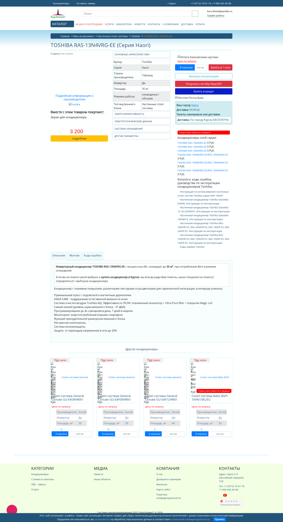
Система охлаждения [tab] (128, 128)
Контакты (154, 24)
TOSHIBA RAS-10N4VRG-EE (192, 142)
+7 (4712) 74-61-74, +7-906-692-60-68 (210, 3)
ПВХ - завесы (38, 484)
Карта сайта (163, 489)
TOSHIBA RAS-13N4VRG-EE (192, 146)
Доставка (187, 24)
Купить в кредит (204, 91)
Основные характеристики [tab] (131, 54)
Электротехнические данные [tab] (133, 121)
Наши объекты (102, 479)
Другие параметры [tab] (126, 136)
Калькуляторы (60, 3)
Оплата (200, 24)
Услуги (109, 24)
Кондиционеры (40, 474)
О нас (159, 474)
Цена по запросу (187, 61)
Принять (220, 519)
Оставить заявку (85, 3)
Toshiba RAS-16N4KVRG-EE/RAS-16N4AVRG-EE (203, 170)
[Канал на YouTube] (225, 495)
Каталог (60, 24)
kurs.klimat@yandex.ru (219, 11)
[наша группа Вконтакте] (221, 495)
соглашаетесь (102, 519)
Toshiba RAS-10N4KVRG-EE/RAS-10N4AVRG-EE (203, 154)
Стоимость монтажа (42, 479)
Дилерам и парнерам (168, 479)
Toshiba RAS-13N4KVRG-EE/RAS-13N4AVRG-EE (203, 162)
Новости (139, 24)
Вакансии (161, 484)
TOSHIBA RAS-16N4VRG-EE (192, 150)
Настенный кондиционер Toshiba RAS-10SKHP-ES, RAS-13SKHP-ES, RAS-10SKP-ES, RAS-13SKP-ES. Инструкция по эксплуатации (204, 238)
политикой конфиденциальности (191, 519)
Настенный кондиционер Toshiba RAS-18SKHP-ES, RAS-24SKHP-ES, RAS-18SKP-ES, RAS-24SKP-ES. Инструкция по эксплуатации (204, 227)
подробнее (79, 138)
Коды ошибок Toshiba (191, 246)
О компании (170, 24)
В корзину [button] (186, 67)
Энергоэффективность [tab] (129, 114)
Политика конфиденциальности (168, 496)
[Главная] (64, 13)
